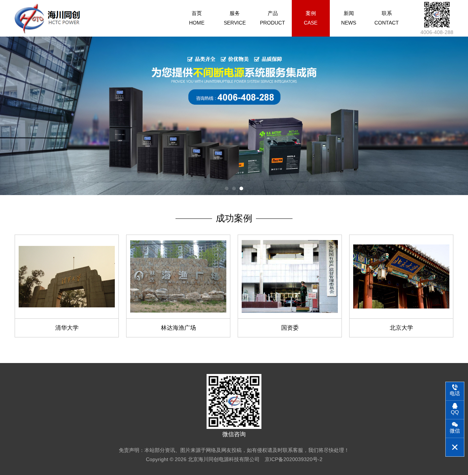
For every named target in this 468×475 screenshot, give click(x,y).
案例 (310, 18)
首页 (196, 18)
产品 (272, 18)
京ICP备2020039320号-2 (293, 459)
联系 (386, 18)
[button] (227, 188)
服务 (235, 18)
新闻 (348, 18)
